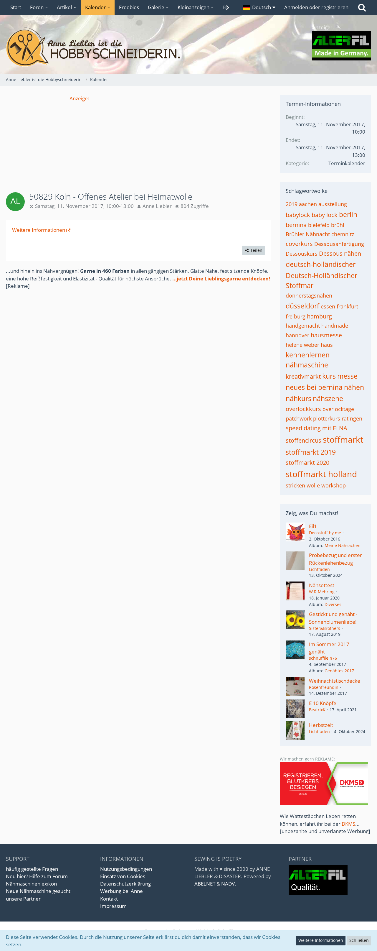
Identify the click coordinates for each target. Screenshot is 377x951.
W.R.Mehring (322, 591)
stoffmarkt (343, 439)
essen (328, 306)
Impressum (113, 906)
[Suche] (362, 7)
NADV (228, 883)
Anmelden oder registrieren (316, 7)
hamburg (319, 316)
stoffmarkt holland (321, 473)
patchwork (299, 418)
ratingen (352, 418)
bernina (296, 225)
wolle (313, 485)
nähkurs (298, 398)
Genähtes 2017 (339, 671)
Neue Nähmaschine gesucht (38, 891)
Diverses (333, 604)
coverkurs (299, 244)
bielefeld (319, 225)
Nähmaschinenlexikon (31, 883)
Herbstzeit (321, 725)
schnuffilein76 (323, 658)
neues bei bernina (314, 387)
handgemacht (303, 325)
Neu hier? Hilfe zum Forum (37, 876)
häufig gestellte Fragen (32, 868)
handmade (334, 325)
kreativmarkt (303, 376)
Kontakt (109, 898)
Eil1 (313, 526)
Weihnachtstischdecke (334, 680)
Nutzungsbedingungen (126, 868)
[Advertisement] (138, 143)
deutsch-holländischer (320, 264)
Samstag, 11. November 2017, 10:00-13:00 (84, 206)
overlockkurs (303, 409)
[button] (259, 7)
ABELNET (204, 883)
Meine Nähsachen (343, 545)
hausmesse (326, 335)
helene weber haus (309, 344)
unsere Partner (23, 898)
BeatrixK (317, 709)
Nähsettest (321, 585)
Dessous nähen (340, 253)
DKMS (348, 823)
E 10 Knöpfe (322, 703)
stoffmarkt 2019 (311, 452)
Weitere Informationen (38, 229)
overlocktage (338, 409)
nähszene (328, 398)
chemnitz (342, 234)
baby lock (325, 215)
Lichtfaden (319, 569)
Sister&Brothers (324, 628)
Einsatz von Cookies (122, 876)
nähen (354, 387)
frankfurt (347, 306)
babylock (298, 215)
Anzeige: (79, 98)
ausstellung (332, 204)
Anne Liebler (157, 206)
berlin (348, 214)
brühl (337, 225)
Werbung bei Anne (121, 891)
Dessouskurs (302, 253)
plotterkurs (326, 418)
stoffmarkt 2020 (307, 463)
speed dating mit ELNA (316, 428)
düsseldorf (302, 306)
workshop (333, 485)
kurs (329, 376)
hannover (297, 335)
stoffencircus (303, 440)
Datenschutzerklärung (125, 883)
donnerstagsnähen (309, 295)
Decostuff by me (325, 533)
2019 (291, 204)
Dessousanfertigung (339, 243)
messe (347, 376)
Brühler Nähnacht (308, 234)
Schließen (359, 940)
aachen (308, 204)
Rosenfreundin (323, 687)
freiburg (295, 316)
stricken (295, 485)
